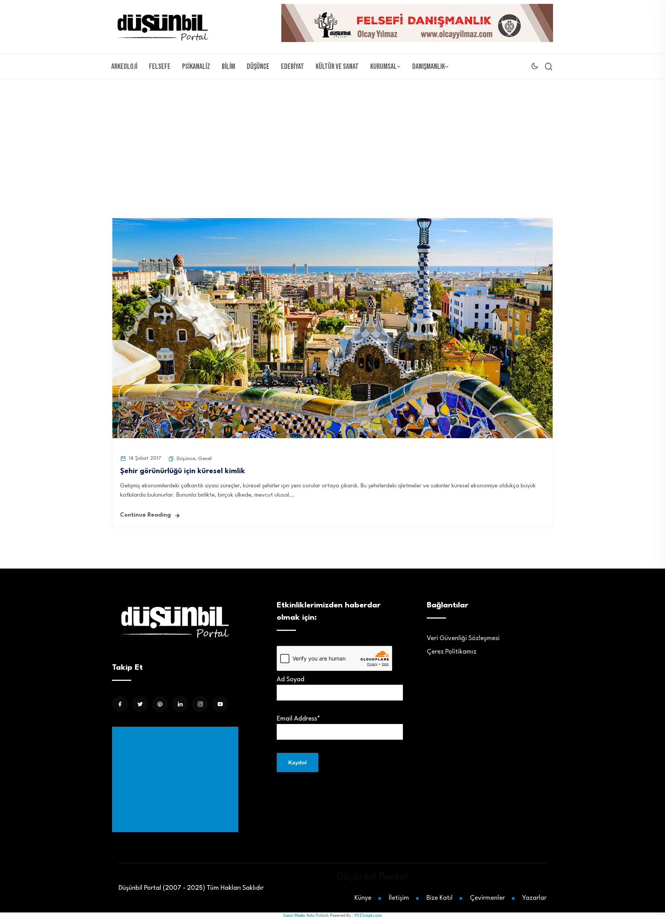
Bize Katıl (439, 898)
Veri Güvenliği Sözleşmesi (463, 638)
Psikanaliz (196, 66)
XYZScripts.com (368, 915)
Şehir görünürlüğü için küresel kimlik (182, 471)
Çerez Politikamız (451, 652)
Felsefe (159, 66)
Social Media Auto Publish (306, 915)
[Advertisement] (332, 137)
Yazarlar (534, 898)
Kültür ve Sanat (337, 66)
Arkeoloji (124, 66)
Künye (362, 898)
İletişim (399, 898)
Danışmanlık (428, 66)
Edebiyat (292, 66)
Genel (205, 458)
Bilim (228, 66)
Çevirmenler (487, 898)
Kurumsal (383, 66)
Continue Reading (145, 515)
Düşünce (258, 66)
